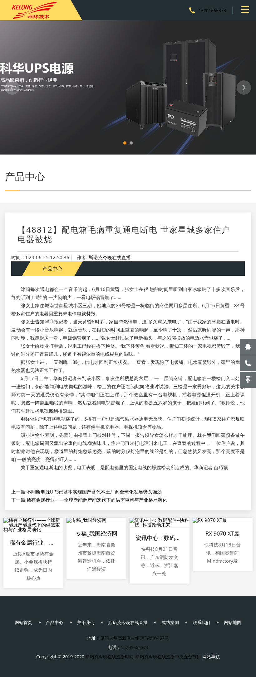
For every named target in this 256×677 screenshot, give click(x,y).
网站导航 (211, 657)
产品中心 (54, 622)
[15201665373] (248, 363)
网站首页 (23, 622)
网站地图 (232, 622)
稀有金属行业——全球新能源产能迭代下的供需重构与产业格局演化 (97, 500)
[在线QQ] (248, 347)
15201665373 (212, 10)
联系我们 (201, 622)
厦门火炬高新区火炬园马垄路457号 (134, 638)
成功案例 (170, 622)
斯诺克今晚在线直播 (110, 257)
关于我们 (86, 622)
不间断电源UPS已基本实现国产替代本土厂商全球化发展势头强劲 (94, 492)
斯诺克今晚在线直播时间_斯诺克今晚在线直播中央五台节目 (143, 657)
